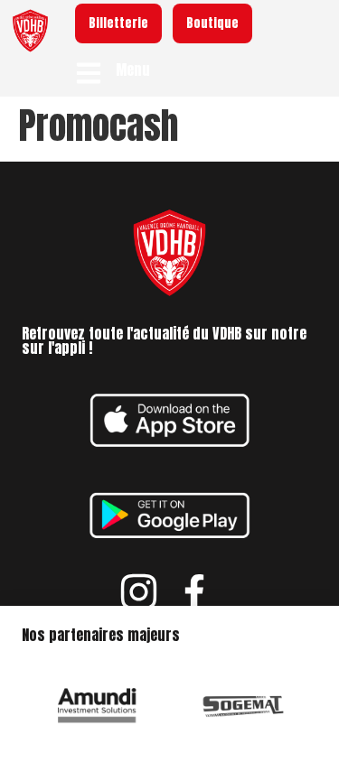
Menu (133, 69)
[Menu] (88, 73)
